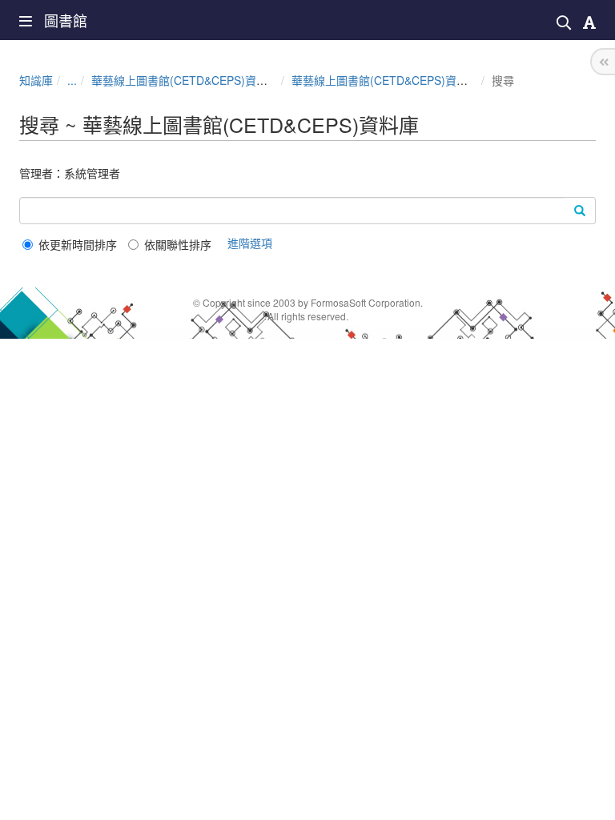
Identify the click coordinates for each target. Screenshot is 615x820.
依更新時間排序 (77, 244)
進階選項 (249, 243)
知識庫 (36, 80)
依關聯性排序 (177, 244)
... (72, 80)
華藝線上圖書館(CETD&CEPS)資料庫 (185, 80)
